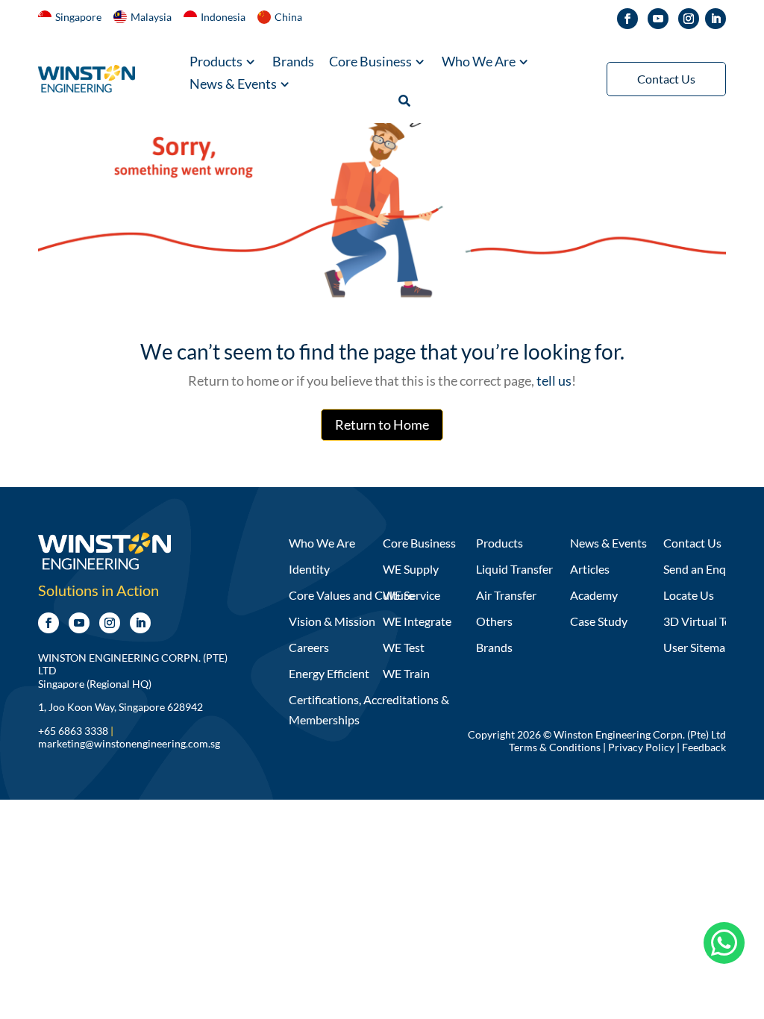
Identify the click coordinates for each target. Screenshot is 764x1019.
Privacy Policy (641, 747)
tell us (553, 380)
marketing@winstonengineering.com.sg (129, 743)
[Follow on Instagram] (688, 18)
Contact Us (666, 79)
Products (216, 62)
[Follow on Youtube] (658, 18)
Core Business (370, 62)
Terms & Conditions (555, 747)
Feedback (704, 747)
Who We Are (479, 62)
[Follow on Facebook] (627, 18)
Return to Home (382, 424)
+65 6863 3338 (73, 730)
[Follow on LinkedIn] (715, 18)
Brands (293, 62)
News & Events (233, 85)
